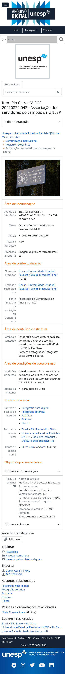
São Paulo (37, 429)
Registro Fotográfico (18, 144)
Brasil (25, 429)
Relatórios (12, 551)
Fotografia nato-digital (35, 408)
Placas (25, 423)
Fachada (27, 415)
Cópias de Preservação (21, 471)
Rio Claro (50, 429)
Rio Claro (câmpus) (43, 437)
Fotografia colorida (33, 411)
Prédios (26, 419)
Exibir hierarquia (17, 122)
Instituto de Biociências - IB (38, 440)
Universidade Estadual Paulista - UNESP (25, 627)
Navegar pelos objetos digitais (24, 559)
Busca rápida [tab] (12, 84)
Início (16, 30)
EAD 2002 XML (14, 574)
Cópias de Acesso (17, 524)
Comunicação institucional (21, 141)
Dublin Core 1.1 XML (18, 570)
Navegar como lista (17, 555)
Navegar (30, 30)
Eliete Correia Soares (34, 447)
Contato (47, 30)
